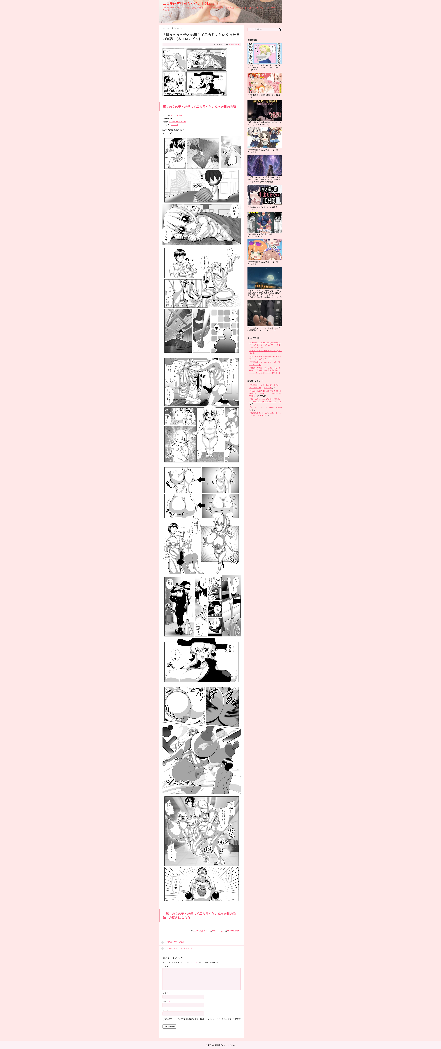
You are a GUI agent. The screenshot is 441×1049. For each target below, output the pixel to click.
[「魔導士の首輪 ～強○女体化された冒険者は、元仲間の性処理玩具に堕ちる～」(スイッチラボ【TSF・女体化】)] (264, 165)
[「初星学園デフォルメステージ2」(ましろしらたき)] (264, 249)
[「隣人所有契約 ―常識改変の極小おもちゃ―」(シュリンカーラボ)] (264, 110)
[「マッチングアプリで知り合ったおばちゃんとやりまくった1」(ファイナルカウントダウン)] (264, 53)
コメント (166, 966)
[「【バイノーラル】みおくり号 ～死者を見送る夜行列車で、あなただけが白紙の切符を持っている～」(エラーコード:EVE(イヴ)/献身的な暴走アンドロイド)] (264, 278)
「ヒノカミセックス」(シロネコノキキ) (265, 407)
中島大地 (268, 388)
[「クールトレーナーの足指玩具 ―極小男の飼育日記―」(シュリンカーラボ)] (264, 313)
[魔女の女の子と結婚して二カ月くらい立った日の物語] (202, 244)
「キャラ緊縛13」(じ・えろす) (179, 948)
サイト (165, 1010)
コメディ (174, 125)
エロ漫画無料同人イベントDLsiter (189, 3)
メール (166, 1002)
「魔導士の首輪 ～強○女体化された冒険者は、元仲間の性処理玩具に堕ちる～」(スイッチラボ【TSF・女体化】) (264, 179)
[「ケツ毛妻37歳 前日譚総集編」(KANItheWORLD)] (264, 222)
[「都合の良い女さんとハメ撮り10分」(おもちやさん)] (264, 195)
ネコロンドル (233, 45)
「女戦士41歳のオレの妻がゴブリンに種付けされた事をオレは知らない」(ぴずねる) (265, 393)
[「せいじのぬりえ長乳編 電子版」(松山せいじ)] (264, 83)
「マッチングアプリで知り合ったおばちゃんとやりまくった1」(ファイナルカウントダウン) (264, 67)
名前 (165, 993)
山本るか (262, 415)
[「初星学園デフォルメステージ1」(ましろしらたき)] (264, 137)
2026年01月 (198, 931)
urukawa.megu (233, 931)
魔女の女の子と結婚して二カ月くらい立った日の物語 (199, 106)
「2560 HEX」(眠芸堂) (175, 942)
